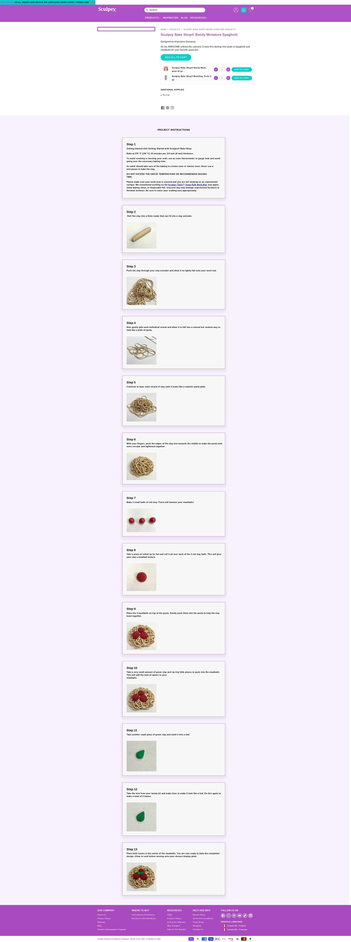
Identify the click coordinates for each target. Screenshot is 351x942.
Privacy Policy (103, 918)
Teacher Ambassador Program (111, 929)
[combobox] (174, 10)
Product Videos (174, 918)
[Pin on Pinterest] (167, 108)
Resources (198, 18)
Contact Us (198, 929)
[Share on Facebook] (163, 108)
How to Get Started (176, 929)
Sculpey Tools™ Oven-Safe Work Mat (187, 185)
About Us (101, 915)
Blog (184, 18)
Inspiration (171, 18)
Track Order (198, 922)
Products (152, 18)
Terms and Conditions (203, 918)
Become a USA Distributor (144, 918)
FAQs (169, 915)
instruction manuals (176, 922)
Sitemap (101, 922)
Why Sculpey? (173, 926)
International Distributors (143, 915)
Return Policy (199, 915)
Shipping (197, 926)
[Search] (147, 10)
